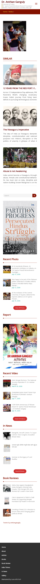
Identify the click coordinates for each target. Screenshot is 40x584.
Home (5, 12)
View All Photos (20, 308)
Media (11, 12)
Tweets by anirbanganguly (11, 523)
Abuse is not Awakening (15, 171)
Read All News (20, 471)
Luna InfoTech (16, 579)
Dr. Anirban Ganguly (13, 1)
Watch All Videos (20, 419)
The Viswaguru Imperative (16, 129)
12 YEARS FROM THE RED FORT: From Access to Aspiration (20, 88)
